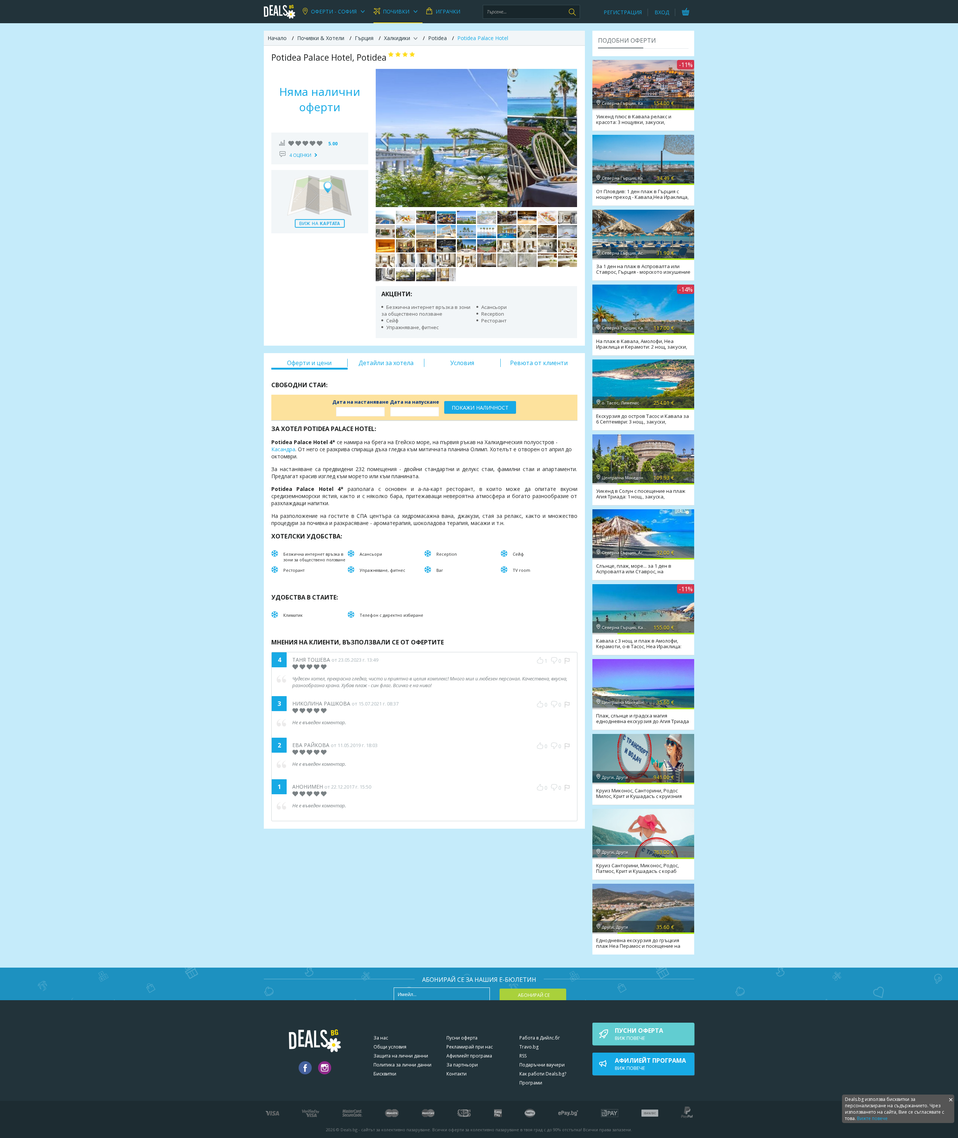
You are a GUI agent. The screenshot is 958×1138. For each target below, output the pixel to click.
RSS (523, 1056)
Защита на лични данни (400, 1056)
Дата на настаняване (360, 401)
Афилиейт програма (469, 1056)
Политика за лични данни (402, 1065)
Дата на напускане (414, 401)
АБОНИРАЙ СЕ (534, 995)
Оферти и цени (309, 363)
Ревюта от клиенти (539, 363)
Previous (385, 137)
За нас (380, 1038)
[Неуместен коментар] (567, 661)
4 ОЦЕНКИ (300, 155)
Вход (662, 12)
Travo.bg (529, 1047)
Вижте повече (872, 1118)
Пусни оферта (462, 1038)
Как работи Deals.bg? (542, 1074)
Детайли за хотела (386, 363)
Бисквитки (384, 1074)
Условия (462, 363)
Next (567, 137)
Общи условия (389, 1047)
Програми (530, 1083)
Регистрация (623, 12)
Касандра (283, 449)
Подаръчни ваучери (542, 1065)
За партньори (462, 1065)
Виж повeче (639, 1033)
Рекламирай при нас (469, 1047)
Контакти (456, 1074)
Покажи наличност (480, 407)
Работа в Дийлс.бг (539, 1038)
